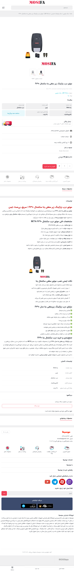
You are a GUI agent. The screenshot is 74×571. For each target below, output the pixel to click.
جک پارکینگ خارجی (56, 14)
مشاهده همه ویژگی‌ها (13, 113)
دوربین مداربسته (60, 529)
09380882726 (65, 436)
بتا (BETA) (47, 14)
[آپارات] (62, 482)
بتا (68, 96)
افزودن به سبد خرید (49, 166)
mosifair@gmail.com (63, 439)
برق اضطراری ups (34, 529)
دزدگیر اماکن (51, 529)
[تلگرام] (55, 482)
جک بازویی (66, 14)
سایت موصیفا (40, 523)
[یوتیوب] (47, 482)
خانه (71, 14)
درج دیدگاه (37, 406)
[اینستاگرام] (69, 482)
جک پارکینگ (43, 529)
